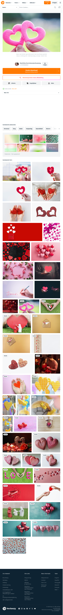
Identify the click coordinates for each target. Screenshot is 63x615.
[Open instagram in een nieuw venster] (21, 607)
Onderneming (6, 584)
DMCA (26, 579)
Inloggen (54, 2)
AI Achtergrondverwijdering (10, 595)
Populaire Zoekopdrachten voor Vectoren (28, 587)
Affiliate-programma (27, 582)
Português (56, 581)
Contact (43, 579)
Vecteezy (5, 579)
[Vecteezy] (2, 2)
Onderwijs (5, 586)
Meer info (6, 92)
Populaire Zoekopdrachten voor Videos (28, 597)
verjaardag (29, 128)
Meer (54, 589)
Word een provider (44, 584)
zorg (14, 128)
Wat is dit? (14, 88)
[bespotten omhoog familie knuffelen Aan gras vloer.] (15, 510)
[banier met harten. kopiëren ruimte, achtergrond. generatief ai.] (47, 474)
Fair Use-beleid (54, 610)
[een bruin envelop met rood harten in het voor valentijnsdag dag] (46, 323)
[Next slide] (56, 128)
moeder (48, 128)
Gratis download (31, 71)
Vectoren (8, 2)
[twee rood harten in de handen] (46, 190)
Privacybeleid (56, 609)
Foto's (16, 2)
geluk (20, 128)
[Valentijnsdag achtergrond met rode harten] (25, 423)
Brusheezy (5, 577)
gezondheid (39, 128)
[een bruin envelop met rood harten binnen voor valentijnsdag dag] (16, 343)
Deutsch (55, 584)
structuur (6, 128)
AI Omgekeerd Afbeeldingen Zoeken (8, 592)
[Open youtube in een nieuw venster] (35, 607)
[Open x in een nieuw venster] (32, 607)
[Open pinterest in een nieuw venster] (27, 607)
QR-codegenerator (8, 599)
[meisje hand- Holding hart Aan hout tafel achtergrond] (49, 423)
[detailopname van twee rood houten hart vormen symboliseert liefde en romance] (46, 211)
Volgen (45, 65)
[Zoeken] (55, 7)
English (55, 577)
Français (55, 586)
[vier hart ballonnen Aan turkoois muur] (44, 510)
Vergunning (27, 577)
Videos (24, 2)
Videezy (5, 581)
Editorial (32, 2)
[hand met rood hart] (48, 491)
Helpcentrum (44, 577)
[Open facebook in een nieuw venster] (19, 607)
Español (55, 579)
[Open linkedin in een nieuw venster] (24, 607)
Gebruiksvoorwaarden (45, 609)
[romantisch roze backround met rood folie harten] (14, 545)
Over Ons (43, 581)
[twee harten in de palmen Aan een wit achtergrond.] (17, 211)
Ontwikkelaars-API (8, 589)
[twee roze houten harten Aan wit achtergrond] (46, 442)
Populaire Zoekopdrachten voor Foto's (28, 592)
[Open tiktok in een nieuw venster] (29, 607)
